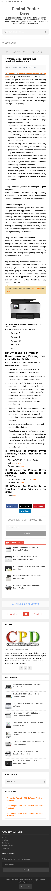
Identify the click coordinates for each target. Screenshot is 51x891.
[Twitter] (25, 668)
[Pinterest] (30, 668)
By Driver (11, 67)
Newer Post (13, 614)
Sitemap (5, 849)
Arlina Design (29, 882)
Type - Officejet (23, 67)
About (4, 837)
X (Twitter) (26, 506)
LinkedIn (26, 511)
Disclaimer (6, 843)
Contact (5, 840)
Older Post (38, 614)
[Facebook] (21, 668)
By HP (16, 67)
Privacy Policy (7, 846)
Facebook (12, 506)
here (32, 288)
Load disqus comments (26, 604)
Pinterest (39, 506)
